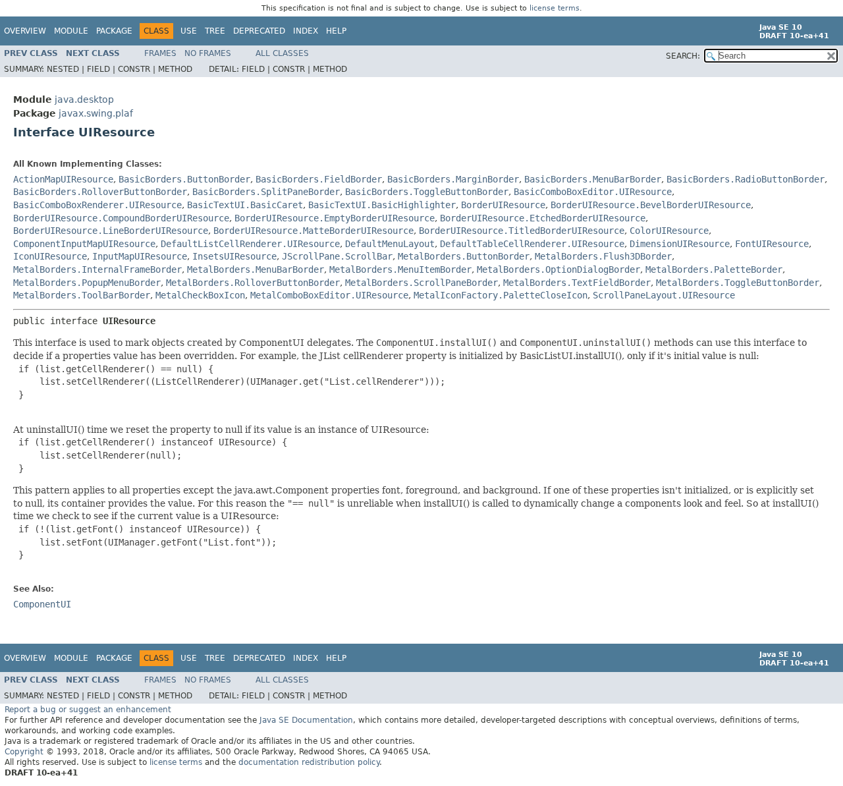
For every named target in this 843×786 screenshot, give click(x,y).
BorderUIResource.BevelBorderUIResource (651, 205)
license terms (555, 8)
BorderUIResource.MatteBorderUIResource (313, 230)
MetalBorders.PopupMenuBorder (87, 282)
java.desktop (84, 99)
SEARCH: (683, 56)
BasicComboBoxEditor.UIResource (593, 191)
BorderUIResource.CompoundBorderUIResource (121, 218)
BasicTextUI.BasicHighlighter (382, 205)
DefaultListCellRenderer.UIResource (250, 244)
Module (71, 31)
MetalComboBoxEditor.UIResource (329, 295)
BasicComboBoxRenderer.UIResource (97, 205)
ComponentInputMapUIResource (84, 244)
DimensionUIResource (680, 244)
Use (188, 31)
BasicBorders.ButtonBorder (184, 179)
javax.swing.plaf (96, 113)
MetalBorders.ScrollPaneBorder (421, 282)
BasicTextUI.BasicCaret (245, 205)
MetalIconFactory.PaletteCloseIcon (500, 295)
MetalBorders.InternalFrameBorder (97, 269)
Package (114, 31)
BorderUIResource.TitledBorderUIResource (521, 230)
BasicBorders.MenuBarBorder (592, 179)
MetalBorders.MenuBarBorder (255, 269)
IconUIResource (50, 256)
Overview (25, 31)
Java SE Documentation (306, 720)
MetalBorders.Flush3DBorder (603, 256)
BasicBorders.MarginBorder (453, 179)
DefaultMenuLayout (390, 244)
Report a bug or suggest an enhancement (88, 709)
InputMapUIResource (139, 256)
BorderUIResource (503, 205)
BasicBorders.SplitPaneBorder (266, 191)
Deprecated (259, 31)
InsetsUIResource (234, 256)
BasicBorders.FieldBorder (319, 179)
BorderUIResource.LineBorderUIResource (110, 230)
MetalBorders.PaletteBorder (713, 269)
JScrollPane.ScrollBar (337, 256)
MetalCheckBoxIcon (200, 295)
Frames (160, 53)
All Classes (282, 53)
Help (336, 31)
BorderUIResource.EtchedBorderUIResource (542, 218)
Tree (215, 31)
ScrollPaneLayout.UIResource (664, 295)
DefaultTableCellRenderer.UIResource (532, 244)
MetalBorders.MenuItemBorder (400, 269)
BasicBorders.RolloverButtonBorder (100, 191)
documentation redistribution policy (308, 762)
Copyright (24, 751)
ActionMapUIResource (63, 179)
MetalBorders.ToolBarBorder (81, 295)
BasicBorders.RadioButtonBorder (745, 179)
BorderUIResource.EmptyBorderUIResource (334, 218)
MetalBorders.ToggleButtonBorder (737, 282)
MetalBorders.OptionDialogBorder (558, 269)
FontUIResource (772, 244)
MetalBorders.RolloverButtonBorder (253, 282)
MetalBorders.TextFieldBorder (577, 282)
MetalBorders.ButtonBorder (464, 256)
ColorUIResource (669, 230)
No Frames (207, 53)
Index (305, 31)
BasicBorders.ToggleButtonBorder (426, 191)
